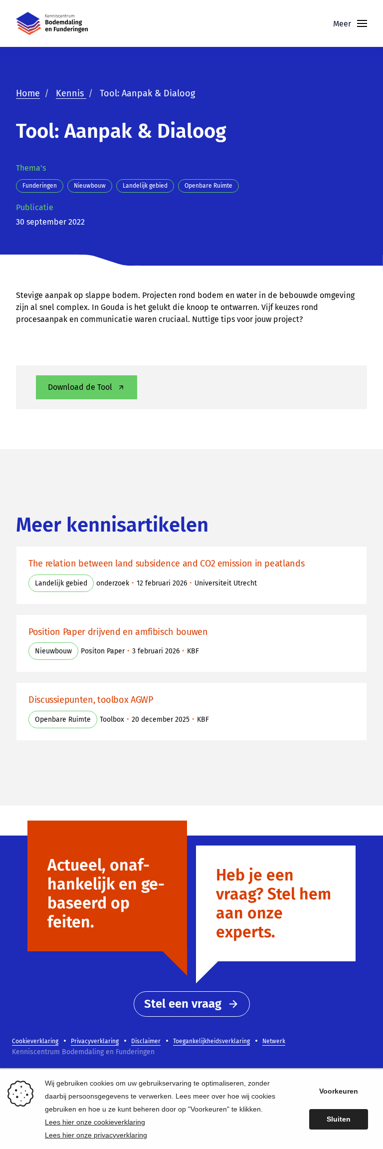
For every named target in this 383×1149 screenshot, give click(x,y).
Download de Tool (80, 387)
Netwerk (273, 1041)
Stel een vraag (182, 1004)
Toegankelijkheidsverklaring (211, 1041)
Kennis (71, 93)
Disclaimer (146, 1041)
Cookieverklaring (35, 1041)
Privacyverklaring (95, 1041)
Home (28, 93)
